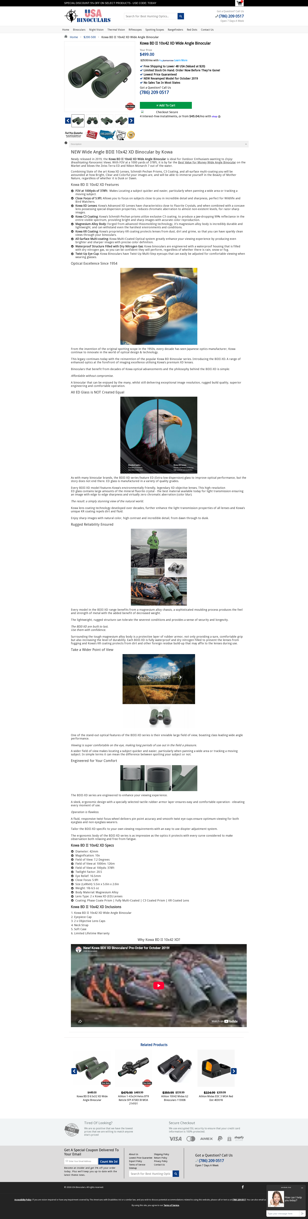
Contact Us (207, 29)
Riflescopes (135, 29)
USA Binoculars (79, 1187)
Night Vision (96, 29)
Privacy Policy (160, 1161)
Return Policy (160, 1158)
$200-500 (90, 37)
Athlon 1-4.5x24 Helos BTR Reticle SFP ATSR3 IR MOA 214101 (133, 1100)
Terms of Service (137, 1164)
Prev (68, 121)
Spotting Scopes (154, 29)
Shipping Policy (161, 1154)
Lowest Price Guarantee (140, 1158)
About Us (133, 1154)
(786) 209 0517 (154, 92)
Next (131, 121)
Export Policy (135, 1161)
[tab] (159, 144)
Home (65, 29)
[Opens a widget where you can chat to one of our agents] (286, 1200)
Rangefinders (175, 29)
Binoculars (79, 29)
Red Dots (192, 29)
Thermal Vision (116, 29)
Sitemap (133, 1168)
